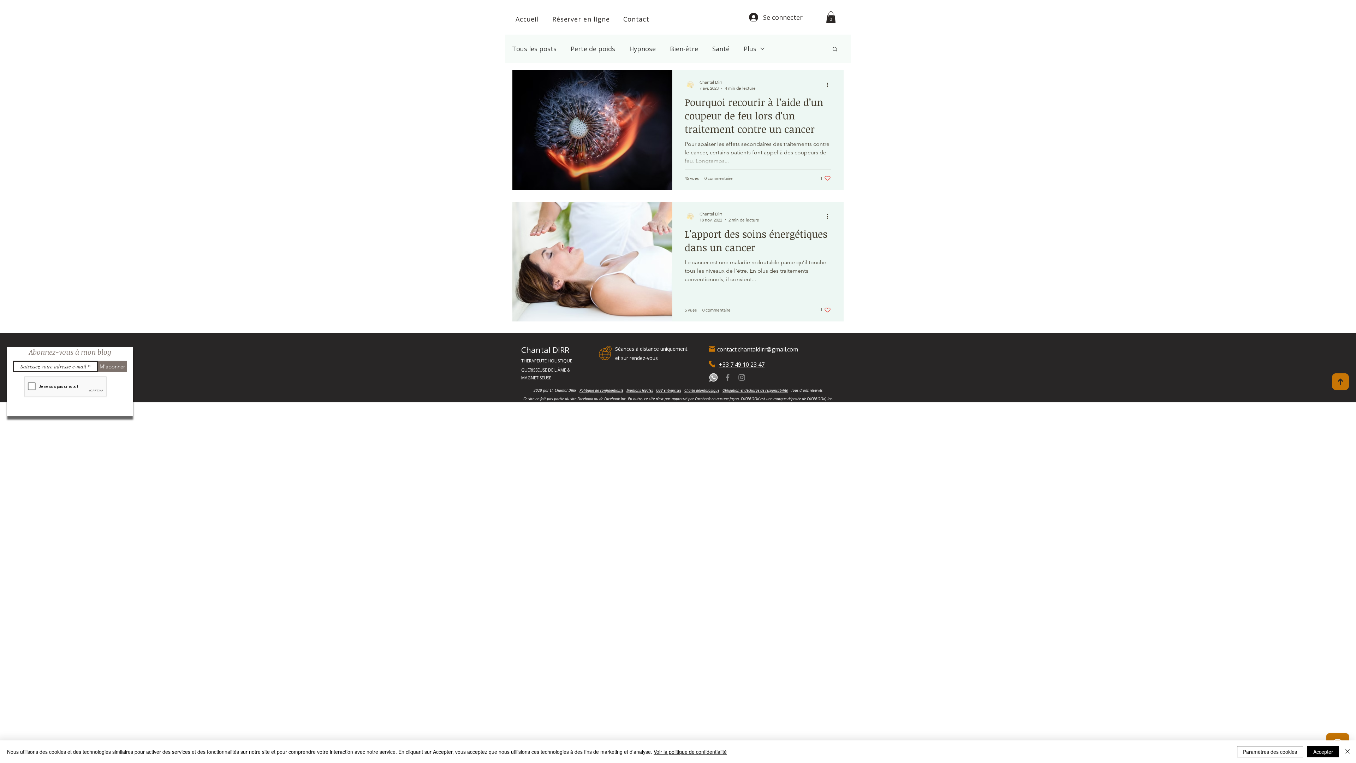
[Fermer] (1347, 751)
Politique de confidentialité (601, 390)
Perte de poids (593, 49)
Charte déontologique (701, 390)
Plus (750, 49)
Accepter (1323, 751)
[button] (831, 17)
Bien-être (684, 49)
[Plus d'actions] (830, 85)
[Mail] (712, 348)
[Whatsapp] (713, 377)
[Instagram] (741, 377)
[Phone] (712, 364)
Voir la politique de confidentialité (690, 751)
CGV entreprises (668, 390)
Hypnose (642, 49)
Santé (721, 49)
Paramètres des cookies (1270, 751)
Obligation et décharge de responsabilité (755, 390)
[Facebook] (727, 377)
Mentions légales (639, 390)
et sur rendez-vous (636, 358)
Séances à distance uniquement (651, 348)
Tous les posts (534, 49)
